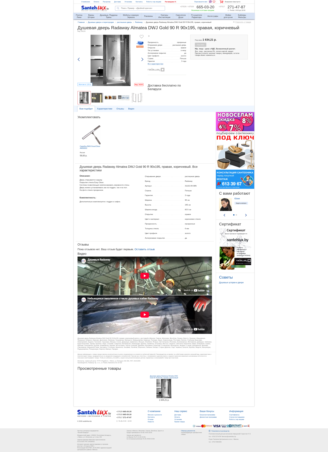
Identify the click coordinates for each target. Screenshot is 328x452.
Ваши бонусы (207, 411)
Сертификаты (234, 415)
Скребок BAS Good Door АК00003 (90, 147)
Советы (226, 277)
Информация (236, 411)
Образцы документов (188, 430)
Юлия (237, 198)
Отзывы (120, 109)
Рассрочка (106, 2)
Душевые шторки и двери (231, 282)
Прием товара (179, 422)
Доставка (117, 2)
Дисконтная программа (208, 417)
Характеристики (104, 109)
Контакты (139, 2)
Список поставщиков (236, 417)
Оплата (96, 2)
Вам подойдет (86, 109)
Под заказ (200, 45)
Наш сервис (180, 411)
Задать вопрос (241, 203)
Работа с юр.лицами (153, 2)
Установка (128, 2)
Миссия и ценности (155, 415)
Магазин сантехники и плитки (94, 10)
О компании (85, 2)
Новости (151, 422)
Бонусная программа (207, 415)
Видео (131, 109)
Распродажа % (170, 2)
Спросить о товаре (243, 22)
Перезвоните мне (200, 2)
